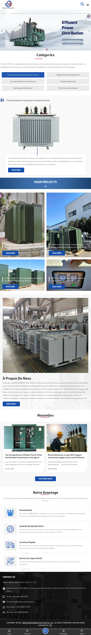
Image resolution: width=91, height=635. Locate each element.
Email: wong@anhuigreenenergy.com (21, 602)
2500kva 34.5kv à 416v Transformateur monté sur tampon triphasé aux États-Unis (68, 245)
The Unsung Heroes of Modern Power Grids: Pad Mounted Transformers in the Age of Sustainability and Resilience (66, 456)
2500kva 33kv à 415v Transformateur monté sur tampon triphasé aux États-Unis (23, 279)
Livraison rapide (27, 542)
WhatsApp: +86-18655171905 (18, 607)
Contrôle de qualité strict (31, 526)
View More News (45, 479)
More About (11, 404)
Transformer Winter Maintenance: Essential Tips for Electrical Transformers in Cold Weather (24, 456)
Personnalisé (25, 510)
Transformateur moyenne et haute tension (28, 100)
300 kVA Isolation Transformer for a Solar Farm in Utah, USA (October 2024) (68, 279)
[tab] (23, 75)
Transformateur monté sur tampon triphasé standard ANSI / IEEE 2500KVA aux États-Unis (24, 245)
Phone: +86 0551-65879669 (17, 596)
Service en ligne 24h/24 (30, 558)
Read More (16, 170)
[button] (44, 49)
